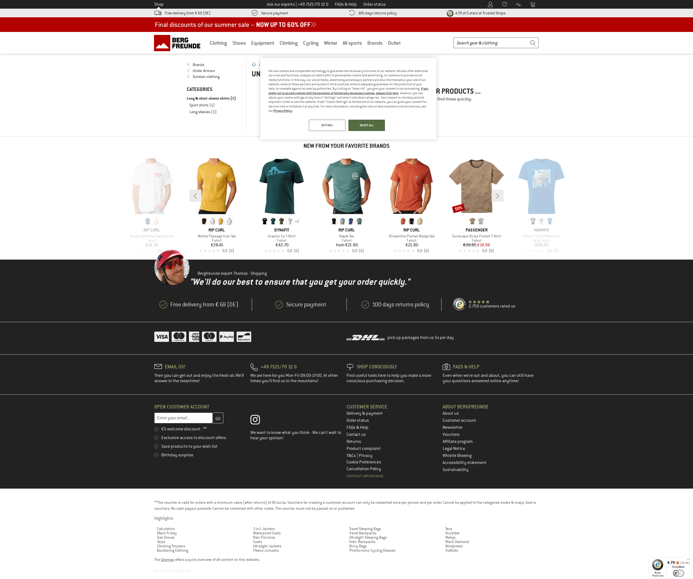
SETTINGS (327, 125)
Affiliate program (458, 441)
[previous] (195, 196)
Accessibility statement (464, 462)
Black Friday (167, 533)
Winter (330, 43)
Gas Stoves (166, 537)
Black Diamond (457, 541)
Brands (375, 43)
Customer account (459, 420)
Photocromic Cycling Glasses (372, 550)
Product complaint (363, 448)
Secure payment (274, 13)
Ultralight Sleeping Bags (368, 537)
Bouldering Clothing (172, 550)
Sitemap (167, 559)
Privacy (365, 455)
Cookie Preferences (363, 462)
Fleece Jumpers (266, 550)
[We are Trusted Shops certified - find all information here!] (459, 304)
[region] (348, 99)
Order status (357, 420)
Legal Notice (454, 448)
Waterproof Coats (267, 533)
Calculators (166, 528)
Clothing (218, 43)
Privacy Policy (282, 111)
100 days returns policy (377, 13)
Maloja (450, 537)
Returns (353, 441)
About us (451, 413)
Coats (257, 541)
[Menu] (688, 560)
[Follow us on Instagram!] (259, 420)
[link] (214, 65)
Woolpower (454, 546)
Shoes (239, 43)
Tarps (161, 541)
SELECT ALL (367, 125)
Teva (448, 528)
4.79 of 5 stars (480, 13)
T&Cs (351, 455)
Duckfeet (452, 533)
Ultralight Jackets (267, 546)
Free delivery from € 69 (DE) (188, 13)
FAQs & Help (357, 427)
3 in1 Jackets (264, 528)
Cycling (311, 43)
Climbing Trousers (171, 546)
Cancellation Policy (363, 469)
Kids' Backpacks (362, 541)
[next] (498, 196)
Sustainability (456, 469)
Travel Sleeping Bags (365, 528)
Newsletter (453, 427)
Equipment (262, 43)
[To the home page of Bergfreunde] (179, 42)
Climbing (289, 43)
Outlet (394, 43)
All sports (352, 43)
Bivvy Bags (358, 546)
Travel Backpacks (363, 533)
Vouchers (451, 434)
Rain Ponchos (264, 537)
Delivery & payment (364, 413)
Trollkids (451, 550)
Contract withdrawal (364, 476)
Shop (159, 4)
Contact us (356, 434)
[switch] (678, 573)
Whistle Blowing (457, 455)
